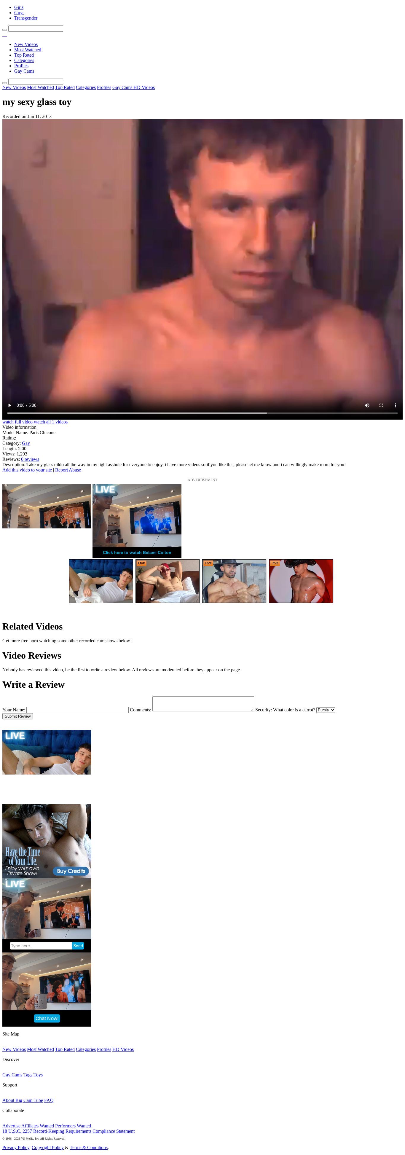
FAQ (49, 1100)
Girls (18, 7)
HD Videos (144, 87)
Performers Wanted (73, 1125)
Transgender (25, 17)
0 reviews (30, 459)
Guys (19, 12)
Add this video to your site (27, 469)
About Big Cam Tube (22, 1100)
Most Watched (27, 49)
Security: (263, 709)
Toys (38, 1074)
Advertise (11, 1125)
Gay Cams (24, 71)
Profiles (21, 65)
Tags (27, 1074)
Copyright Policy (48, 1147)
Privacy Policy (15, 1147)
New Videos (26, 44)
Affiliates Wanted (37, 1125)
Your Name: (13, 709)
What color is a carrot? (294, 709)
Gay (26, 443)
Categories (24, 60)
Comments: (140, 709)
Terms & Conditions (89, 1147)
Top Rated (24, 55)
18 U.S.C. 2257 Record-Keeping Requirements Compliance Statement (68, 1131)
